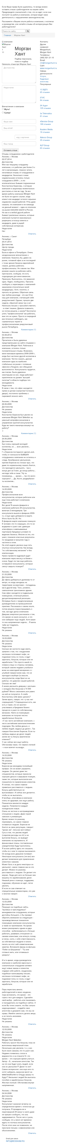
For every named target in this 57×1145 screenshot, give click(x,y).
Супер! (7, 112)
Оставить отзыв (10, 150)
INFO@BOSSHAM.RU (15, 1141)
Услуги (43, 76)
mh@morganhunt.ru (48, 62)
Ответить (32, 233)
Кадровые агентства (44, 80)
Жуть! (7, 109)
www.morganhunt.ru (48, 68)
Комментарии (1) (28, 329)
